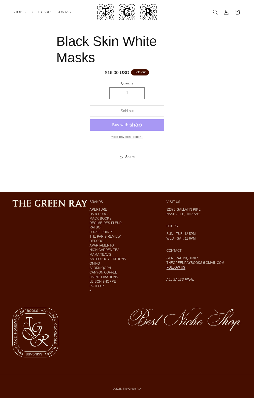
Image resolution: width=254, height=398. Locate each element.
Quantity (127, 83)
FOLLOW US (175, 267)
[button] (19, 12)
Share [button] (130, 157)
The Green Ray (132, 388)
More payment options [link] (127, 137)
